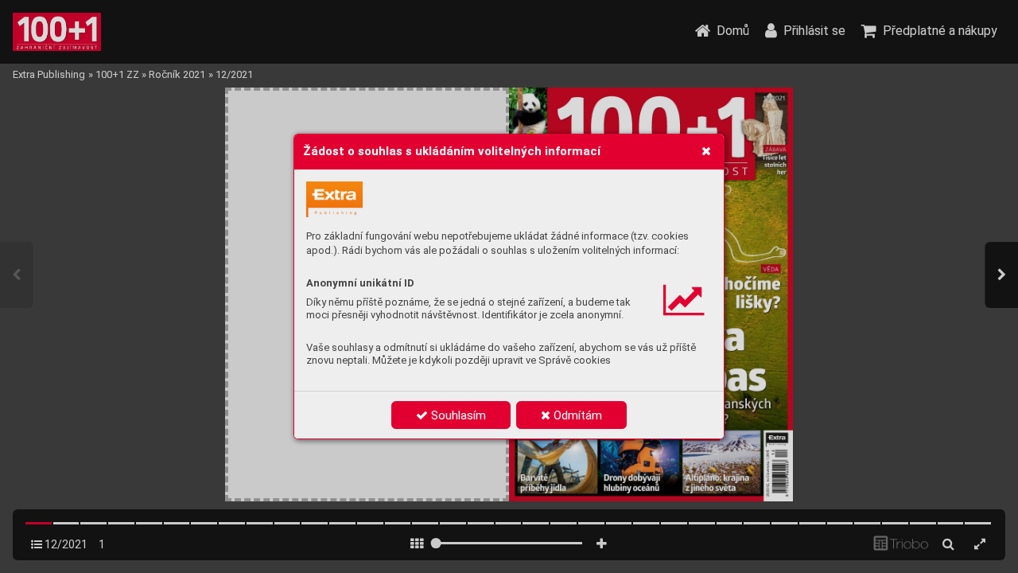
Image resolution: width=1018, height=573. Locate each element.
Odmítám (576, 415)
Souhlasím (457, 415)
